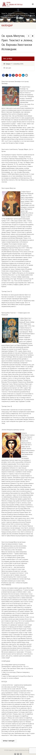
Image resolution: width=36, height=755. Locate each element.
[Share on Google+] (10, 75)
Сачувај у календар (8, 741)
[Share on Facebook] (3, 75)
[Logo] (12, 4)
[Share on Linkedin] (23, 75)
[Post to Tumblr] (13, 75)
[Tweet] (6, 75)
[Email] (26, 75)
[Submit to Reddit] (19, 75)
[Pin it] (16, 75)
